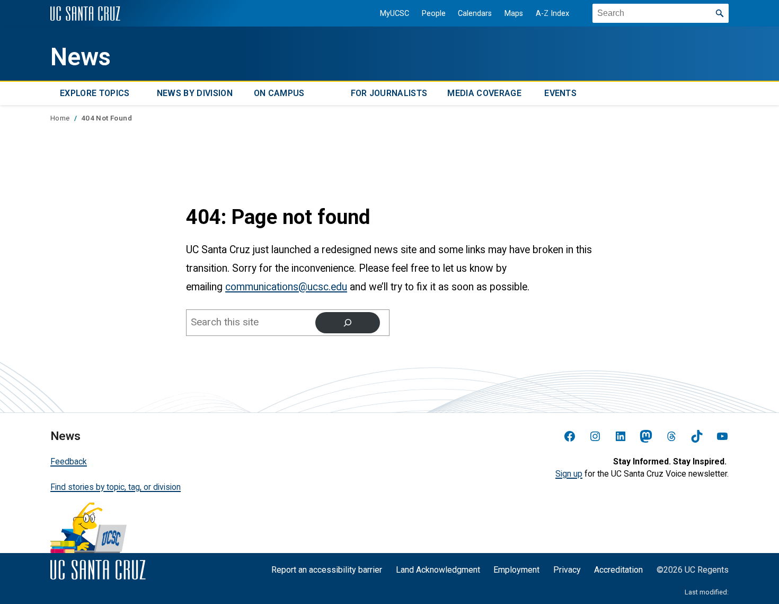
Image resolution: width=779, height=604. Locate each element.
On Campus (279, 94)
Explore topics (94, 94)
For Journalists (389, 94)
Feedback (68, 461)
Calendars (475, 13)
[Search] (347, 322)
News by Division (195, 94)
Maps (513, 13)
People (434, 13)
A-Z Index (552, 13)
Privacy (567, 570)
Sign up (568, 474)
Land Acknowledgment (438, 570)
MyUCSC (394, 13)
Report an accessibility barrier (326, 570)
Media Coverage (484, 94)
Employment (516, 570)
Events (560, 94)
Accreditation (618, 570)
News (80, 56)
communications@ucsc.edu (286, 287)
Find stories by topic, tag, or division (115, 487)
